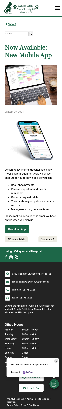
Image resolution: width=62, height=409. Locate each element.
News (12, 24)
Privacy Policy (13, 405)
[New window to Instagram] (11, 258)
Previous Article (17, 239)
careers (34, 377)
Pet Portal (31, 387)
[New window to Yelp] (17, 258)
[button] (54, 384)
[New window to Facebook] (7, 258)
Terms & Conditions (30, 405)
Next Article (47, 239)
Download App (17, 229)
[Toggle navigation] (57, 8)
